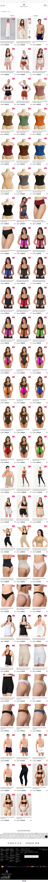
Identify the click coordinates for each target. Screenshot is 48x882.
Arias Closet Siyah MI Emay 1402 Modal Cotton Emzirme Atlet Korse (23, 639)
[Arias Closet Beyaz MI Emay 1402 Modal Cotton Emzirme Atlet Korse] (8, 625)
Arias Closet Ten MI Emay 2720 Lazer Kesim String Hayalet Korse (23, 579)
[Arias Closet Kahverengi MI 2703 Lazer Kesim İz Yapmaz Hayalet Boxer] (24, 88)
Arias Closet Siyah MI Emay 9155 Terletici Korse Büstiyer (38, 191)
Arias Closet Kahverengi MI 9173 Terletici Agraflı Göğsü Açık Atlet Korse (38, 281)
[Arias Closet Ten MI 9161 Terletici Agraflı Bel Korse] (24, 416)
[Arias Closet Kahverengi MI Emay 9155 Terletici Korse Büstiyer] (24, 148)
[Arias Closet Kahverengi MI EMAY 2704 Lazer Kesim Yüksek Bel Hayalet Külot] (24, 59)
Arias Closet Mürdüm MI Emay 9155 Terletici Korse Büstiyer (7, 161)
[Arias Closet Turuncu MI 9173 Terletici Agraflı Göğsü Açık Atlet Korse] (24, 327)
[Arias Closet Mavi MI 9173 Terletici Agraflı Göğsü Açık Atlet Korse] (8, 267)
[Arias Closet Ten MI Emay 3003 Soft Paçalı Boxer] (8, 804)
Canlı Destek (12, 851)
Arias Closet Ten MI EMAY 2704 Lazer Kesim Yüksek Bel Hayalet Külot (39, 72)
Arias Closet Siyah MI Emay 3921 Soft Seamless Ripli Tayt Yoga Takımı (39, 489)
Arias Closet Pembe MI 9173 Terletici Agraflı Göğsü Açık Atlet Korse (7, 340)
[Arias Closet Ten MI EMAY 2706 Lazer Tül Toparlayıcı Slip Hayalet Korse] (8, 59)
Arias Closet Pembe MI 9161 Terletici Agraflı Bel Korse (23, 400)
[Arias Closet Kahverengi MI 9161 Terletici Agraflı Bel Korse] (8, 416)
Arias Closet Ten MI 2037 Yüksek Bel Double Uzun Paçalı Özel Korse (23, 549)
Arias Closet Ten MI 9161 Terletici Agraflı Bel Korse (22, 430)
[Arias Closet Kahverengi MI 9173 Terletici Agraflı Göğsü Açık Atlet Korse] (40, 267)
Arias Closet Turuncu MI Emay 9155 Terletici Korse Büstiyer (39, 131)
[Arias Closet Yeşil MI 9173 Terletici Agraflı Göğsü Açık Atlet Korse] (40, 327)
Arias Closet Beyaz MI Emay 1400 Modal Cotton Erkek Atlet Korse (39, 639)
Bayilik (17, 852)
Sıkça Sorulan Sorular (12, 861)
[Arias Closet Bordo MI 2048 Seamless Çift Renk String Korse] (40, 208)
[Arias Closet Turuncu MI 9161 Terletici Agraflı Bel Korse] (8, 387)
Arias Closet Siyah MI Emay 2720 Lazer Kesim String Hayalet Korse (7, 579)
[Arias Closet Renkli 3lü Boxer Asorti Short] (40, 29)
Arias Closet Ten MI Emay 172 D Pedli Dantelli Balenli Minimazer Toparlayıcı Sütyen (40, 549)
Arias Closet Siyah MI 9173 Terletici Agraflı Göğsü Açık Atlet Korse (7, 310)
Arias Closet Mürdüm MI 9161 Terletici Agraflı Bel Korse (39, 370)
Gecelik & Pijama (1, 860)
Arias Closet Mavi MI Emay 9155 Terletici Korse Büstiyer (38, 161)
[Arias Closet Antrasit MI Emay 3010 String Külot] (40, 715)
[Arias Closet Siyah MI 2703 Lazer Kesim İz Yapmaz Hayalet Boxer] (24, 506)
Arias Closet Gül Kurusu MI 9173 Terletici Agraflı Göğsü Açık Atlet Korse (38, 251)
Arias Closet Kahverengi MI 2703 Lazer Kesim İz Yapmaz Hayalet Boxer (22, 102)
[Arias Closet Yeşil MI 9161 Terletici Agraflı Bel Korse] (40, 446)
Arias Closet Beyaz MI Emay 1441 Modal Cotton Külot (38, 579)
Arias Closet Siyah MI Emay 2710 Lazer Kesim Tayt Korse (24, 788)
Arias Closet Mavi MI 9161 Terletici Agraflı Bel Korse (39, 400)
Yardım (11, 853)
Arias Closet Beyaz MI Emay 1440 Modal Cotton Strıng (23, 609)
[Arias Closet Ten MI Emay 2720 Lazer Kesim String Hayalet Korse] (24, 566)
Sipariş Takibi (8, 857)
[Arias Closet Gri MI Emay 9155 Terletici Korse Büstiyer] (24, 178)
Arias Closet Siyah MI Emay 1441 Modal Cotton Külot (6, 609)
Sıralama (12, 15)
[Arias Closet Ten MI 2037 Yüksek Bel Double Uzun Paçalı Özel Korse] (24, 536)
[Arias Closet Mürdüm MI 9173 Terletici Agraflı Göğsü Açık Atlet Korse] (24, 238)
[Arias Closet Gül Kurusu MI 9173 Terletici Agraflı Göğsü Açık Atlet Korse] (40, 238)
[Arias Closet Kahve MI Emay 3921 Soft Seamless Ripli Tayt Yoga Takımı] (24, 476)
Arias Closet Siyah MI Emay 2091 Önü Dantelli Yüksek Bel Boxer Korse (7, 698)
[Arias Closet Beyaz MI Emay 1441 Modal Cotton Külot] (40, 566)
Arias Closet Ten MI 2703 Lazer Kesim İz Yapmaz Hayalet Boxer (39, 519)
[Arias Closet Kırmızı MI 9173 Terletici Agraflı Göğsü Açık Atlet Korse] (24, 297)
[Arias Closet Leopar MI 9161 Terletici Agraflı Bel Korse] (24, 357)
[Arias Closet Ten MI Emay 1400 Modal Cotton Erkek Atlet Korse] (8, 476)
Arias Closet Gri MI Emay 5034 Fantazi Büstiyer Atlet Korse (24, 221)
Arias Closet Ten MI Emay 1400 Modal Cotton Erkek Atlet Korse (7, 489)
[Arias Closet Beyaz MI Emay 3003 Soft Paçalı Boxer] (24, 804)
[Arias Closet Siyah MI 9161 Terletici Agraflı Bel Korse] (40, 416)
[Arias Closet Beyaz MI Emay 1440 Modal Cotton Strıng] (24, 595)
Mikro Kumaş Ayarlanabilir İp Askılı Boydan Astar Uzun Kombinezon (7, 42)
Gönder (36, 856)
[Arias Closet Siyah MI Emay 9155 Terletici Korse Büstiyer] (40, 178)
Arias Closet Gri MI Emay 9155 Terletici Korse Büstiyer (24, 191)
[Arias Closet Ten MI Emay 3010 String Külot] (40, 685)
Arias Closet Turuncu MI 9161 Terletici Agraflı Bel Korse (7, 400)
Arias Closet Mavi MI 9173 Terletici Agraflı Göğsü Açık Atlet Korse (7, 281)
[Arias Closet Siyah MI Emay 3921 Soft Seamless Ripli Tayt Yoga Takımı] (40, 476)
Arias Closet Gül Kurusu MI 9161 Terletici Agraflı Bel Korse (6, 370)
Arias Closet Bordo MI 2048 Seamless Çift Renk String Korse (38, 221)
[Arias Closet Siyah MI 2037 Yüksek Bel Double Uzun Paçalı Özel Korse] (8, 536)
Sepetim (7, 853)
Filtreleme (36, 15)
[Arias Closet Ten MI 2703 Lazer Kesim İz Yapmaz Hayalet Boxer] (40, 506)
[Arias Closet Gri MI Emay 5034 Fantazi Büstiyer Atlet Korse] (24, 208)
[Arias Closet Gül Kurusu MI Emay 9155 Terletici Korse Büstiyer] (40, 88)
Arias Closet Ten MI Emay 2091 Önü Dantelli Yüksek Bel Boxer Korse (23, 668)
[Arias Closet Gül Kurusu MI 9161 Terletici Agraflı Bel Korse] (8, 357)
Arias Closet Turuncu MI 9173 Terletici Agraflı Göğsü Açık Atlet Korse (23, 340)
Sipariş (7, 851)
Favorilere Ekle (15, 44)
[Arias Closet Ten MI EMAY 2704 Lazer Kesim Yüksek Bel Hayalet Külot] (40, 59)
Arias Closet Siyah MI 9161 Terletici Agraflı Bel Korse (39, 430)
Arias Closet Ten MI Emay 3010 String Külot (39, 698)
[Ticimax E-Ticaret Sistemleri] (24, 881)
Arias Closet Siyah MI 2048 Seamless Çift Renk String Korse (7, 251)
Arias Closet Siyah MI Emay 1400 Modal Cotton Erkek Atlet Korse (6, 668)
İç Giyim (1, 851)
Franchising (18, 850)
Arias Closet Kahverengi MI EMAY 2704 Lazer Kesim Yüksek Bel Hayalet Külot (23, 72)
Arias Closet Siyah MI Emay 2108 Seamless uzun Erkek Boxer (6, 788)
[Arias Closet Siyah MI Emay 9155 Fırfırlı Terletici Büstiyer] (8, 208)
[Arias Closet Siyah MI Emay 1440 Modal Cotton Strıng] (40, 595)
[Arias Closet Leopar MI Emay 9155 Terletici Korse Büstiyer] (8, 118)
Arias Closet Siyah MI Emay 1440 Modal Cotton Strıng (38, 609)
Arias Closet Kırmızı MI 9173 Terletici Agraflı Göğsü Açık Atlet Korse (23, 310)
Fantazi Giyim (2, 856)
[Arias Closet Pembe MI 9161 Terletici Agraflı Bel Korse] (24, 387)
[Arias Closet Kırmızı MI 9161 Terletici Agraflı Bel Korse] (8, 446)
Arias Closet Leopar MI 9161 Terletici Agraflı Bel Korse (23, 370)
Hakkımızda (22, 850)
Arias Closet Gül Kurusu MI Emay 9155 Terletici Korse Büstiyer (39, 102)
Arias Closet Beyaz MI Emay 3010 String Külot (23, 698)
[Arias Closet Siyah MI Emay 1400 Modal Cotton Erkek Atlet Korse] (8, 655)
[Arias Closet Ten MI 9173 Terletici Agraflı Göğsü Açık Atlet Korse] (40, 297)
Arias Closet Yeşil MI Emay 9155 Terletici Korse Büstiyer (22, 131)
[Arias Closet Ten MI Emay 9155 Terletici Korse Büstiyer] (8, 178)
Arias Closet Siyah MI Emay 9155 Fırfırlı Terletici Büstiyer (7, 221)
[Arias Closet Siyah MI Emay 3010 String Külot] (8, 715)
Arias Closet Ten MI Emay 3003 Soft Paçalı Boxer (7, 818)
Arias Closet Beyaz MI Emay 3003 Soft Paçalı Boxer (24, 818)
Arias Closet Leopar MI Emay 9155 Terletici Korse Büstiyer (7, 131)
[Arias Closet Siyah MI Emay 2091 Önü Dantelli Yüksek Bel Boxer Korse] (8, 685)
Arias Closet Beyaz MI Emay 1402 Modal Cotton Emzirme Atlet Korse (7, 639)
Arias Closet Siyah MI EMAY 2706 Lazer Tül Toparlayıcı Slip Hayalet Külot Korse (7, 102)
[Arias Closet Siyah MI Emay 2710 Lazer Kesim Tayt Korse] (24, 774)
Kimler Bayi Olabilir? (17, 859)
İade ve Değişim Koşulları (12, 858)
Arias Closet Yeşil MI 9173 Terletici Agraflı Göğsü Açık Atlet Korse (39, 340)
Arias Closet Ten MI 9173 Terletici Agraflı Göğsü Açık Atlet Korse (38, 310)
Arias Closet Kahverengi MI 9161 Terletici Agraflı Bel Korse (6, 430)
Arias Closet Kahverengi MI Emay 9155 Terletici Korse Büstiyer (23, 161)
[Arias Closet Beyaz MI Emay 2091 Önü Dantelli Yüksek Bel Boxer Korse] (40, 655)
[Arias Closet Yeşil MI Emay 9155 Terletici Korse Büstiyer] (24, 118)
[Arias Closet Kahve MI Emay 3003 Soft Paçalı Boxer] (40, 774)
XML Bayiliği (18, 856)
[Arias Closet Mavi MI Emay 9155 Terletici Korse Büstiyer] (40, 148)
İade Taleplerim (7, 856)
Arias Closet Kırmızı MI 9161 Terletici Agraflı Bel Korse (7, 460)
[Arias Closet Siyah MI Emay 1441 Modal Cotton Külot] (8, 595)
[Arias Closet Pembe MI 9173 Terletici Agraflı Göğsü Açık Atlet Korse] (8, 327)
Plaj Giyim (2, 857)
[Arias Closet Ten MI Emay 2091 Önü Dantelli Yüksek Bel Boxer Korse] (24, 655)
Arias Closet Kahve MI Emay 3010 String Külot (23, 728)
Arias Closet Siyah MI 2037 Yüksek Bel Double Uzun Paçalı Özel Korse (7, 549)
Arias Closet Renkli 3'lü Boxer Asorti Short (39, 42)
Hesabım (7, 859)
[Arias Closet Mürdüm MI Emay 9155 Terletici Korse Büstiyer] (8, 148)
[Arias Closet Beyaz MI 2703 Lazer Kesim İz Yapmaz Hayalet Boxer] (8, 506)
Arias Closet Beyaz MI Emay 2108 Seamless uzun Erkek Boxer (39, 758)
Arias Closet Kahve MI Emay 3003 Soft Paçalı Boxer (39, 788)
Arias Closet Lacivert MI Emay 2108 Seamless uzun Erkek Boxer (7, 758)
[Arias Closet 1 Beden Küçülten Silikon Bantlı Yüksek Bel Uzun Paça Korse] (24, 29)
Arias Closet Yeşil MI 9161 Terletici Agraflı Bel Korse (39, 460)
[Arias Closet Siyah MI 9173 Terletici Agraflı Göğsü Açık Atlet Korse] (8, 297)
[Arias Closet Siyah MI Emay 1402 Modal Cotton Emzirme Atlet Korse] (24, 625)
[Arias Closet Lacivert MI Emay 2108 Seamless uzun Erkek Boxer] (8, 745)
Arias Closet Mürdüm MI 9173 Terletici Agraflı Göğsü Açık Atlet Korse (23, 251)
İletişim (22, 852)
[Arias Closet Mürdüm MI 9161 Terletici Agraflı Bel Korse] (40, 357)
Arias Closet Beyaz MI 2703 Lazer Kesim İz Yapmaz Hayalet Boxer (7, 519)
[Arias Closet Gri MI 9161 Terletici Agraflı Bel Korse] (24, 446)
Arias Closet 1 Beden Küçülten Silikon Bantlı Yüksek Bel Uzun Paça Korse (23, 42)
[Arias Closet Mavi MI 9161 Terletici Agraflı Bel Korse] (40, 387)
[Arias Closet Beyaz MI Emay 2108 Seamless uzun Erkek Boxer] (40, 745)
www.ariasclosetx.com (21, 838)
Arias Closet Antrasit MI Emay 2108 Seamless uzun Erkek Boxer (23, 758)
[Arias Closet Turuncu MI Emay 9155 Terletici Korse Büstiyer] (40, 118)
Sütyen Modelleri (1, 854)
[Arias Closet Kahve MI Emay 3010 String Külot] (24, 715)
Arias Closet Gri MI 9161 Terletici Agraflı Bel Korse (22, 460)
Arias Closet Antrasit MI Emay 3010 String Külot (39, 728)
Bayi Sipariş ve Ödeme (18, 861)
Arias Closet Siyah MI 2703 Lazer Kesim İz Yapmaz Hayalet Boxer (22, 519)
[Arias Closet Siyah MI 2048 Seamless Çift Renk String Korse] (8, 238)
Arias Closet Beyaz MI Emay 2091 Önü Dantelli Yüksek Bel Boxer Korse (39, 668)
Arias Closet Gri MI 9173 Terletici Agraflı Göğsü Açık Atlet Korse (22, 281)
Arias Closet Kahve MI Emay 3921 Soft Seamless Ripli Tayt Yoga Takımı (23, 489)
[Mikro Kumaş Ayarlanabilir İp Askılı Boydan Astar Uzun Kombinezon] (8, 29)
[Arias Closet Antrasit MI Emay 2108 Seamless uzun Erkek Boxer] (24, 745)
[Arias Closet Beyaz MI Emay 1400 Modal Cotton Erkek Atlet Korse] (40, 625)
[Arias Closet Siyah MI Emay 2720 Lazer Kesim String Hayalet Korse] (8, 566)
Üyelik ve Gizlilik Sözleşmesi (12, 856)
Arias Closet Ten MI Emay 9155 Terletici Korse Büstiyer (6, 191)
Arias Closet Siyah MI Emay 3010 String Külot (6, 728)
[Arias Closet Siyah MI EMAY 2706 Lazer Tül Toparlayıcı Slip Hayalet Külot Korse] (8, 88)
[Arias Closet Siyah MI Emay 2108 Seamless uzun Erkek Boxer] (8, 774)
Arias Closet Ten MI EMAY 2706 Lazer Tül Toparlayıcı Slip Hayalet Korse (7, 72)
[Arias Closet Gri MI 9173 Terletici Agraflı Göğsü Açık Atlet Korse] (24, 267)
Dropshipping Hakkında (18, 854)
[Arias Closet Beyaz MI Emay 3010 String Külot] (24, 685)
